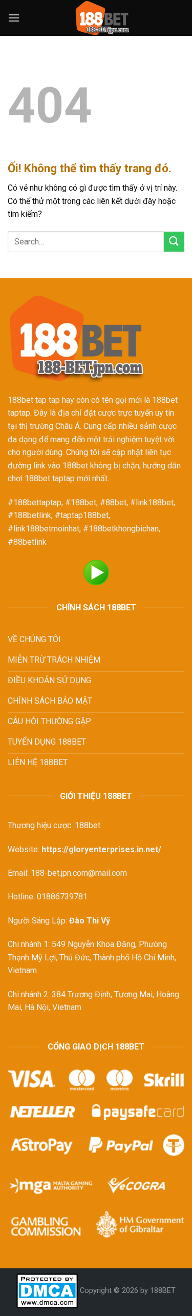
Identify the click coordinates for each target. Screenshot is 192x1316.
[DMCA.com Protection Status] (47, 1290)
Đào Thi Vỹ (89, 921)
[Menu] (14, 17)
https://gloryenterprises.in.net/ (101, 849)
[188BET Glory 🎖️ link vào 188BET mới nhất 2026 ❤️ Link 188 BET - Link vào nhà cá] (102, 18)
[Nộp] (174, 242)
